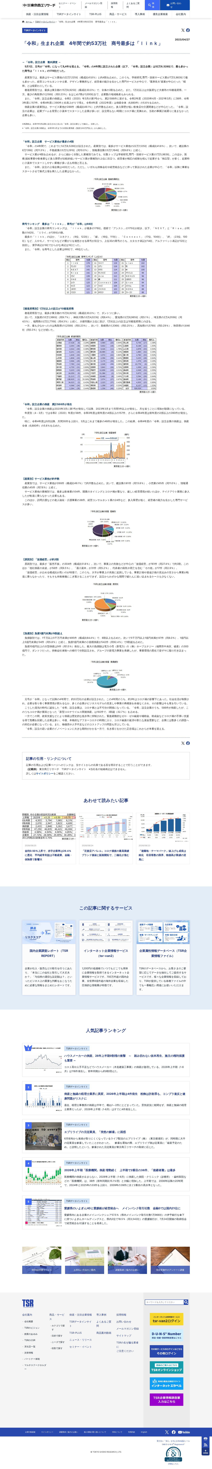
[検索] (186, 1302)
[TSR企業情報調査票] (166, 1399)
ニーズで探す (58, 1342)
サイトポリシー (44, 773)
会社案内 (181, 14)
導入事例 (140, 14)
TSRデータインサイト (69, 14)
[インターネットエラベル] (166, 1383)
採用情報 (121, 1314)
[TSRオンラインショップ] (166, 1367)
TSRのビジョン (31, 1327)
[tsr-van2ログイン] (166, 1319)
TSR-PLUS (95, 14)
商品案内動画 (103, 1332)
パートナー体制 (32, 1359)
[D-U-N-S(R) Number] (166, 1335)
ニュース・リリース (80, 1339)
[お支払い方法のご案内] (84, 1260)
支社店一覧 (29, 1346)
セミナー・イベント (80, 1346)
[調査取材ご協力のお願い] (127, 1260)
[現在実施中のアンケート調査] (170, 1260)
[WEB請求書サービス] (41, 1260)
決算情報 (28, 1352)
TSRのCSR (29, 1340)
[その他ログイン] (166, 1351)
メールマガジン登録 (127, 1328)
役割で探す (57, 1348)
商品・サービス (118, 14)
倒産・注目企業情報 (37, 14)
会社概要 (28, 1321)
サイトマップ (123, 1335)
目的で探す (57, 1335)
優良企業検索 (160, 14)
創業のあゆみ (30, 1334)
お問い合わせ (123, 1321)
